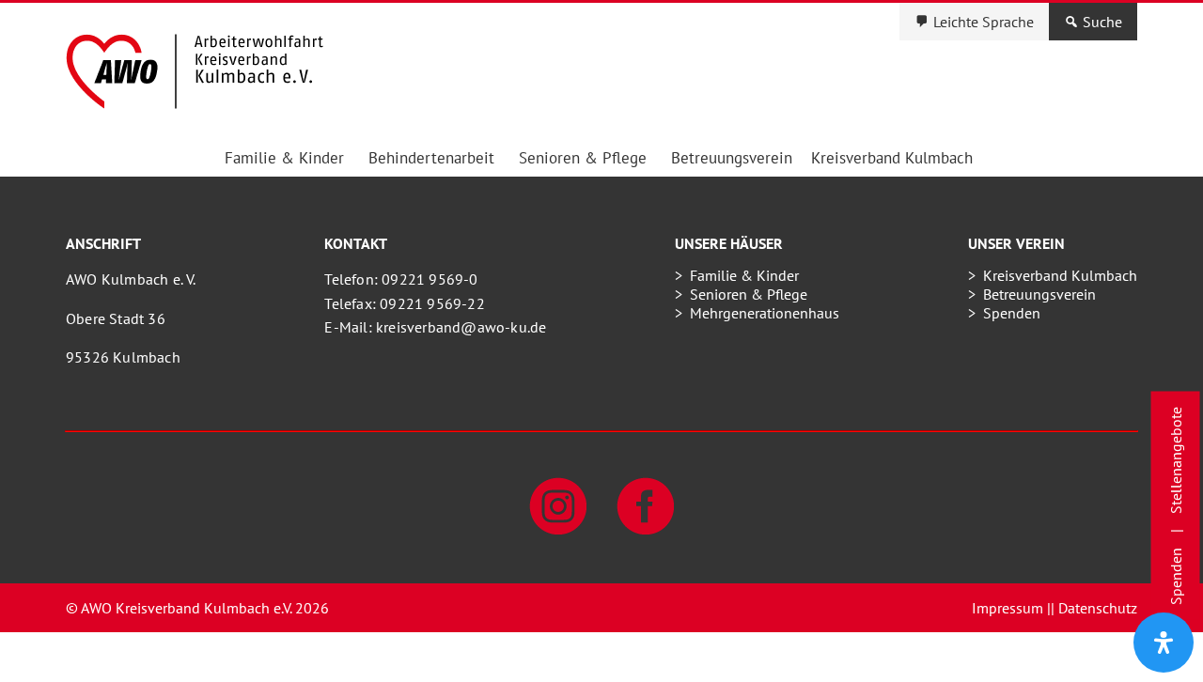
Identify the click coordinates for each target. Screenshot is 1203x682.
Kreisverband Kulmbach (892, 157)
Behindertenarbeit (431, 157)
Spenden (1011, 312)
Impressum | (1011, 607)
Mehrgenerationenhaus (764, 312)
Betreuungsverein (731, 157)
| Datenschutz (1094, 607)
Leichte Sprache (983, 21)
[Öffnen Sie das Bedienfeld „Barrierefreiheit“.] (1163, 642)
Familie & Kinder (284, 157)
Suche (1102, 21)
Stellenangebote (1175, 460)
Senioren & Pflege (583, 157)
